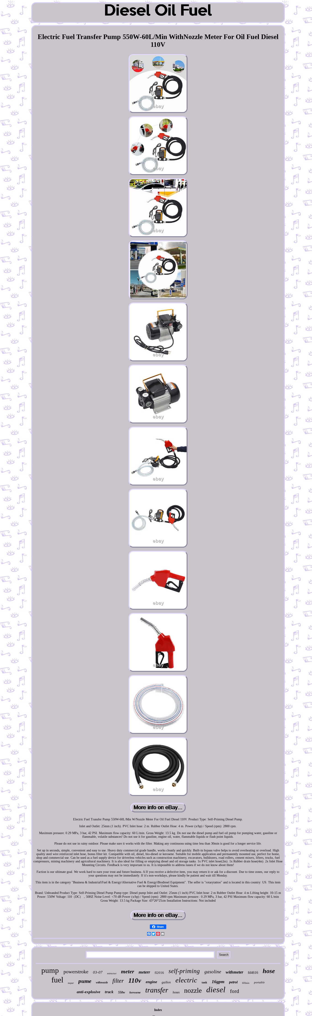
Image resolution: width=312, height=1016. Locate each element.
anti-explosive (88, 992)
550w (121, 992)
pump (50, 970)
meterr (144, 972)
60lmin (245, 983)
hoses (176, 992)
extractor (111, 973)
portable (259, 982)
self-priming (184, 971)
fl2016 (159, 972)
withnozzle (102, 982)
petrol (233, 982)
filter (118, 980)
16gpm (218, 981)
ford (234, 991)
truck (109, 992)
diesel (215, 989)
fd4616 (253, 972)
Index (158, 1010)
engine (151, 981)
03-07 (98, 972)
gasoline (212, 971)
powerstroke (75, 971)
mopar (71, 983)
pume (84, 981)
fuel (57, 980)
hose (269, 970)
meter (127, 971)
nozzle (193, 990)
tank (204, 982)
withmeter (234, 972)
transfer (156, 990)
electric (186, 980)
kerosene (135, 992)
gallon (166, 982)
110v (134, 980)
